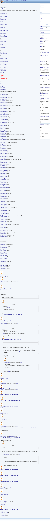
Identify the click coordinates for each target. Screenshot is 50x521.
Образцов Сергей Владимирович (3, 155)
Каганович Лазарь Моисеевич (3, 247)
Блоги (12, 0)
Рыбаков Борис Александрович (3, 173)
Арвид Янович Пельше (2, 427)
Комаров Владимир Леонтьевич (3, 131)
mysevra (41, 98)
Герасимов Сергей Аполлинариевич (4, 107)
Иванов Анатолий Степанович (3, 35)
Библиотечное (41, 17)
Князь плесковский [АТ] (46, 93)
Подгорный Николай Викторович (3, 256)
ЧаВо (41, 18)
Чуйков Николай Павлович (3, 229)
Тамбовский (43, 79)
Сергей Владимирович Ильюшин (3, 436)
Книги (41, 14)
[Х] (24, 2)
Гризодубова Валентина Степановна (4, 111)
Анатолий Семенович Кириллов (4, 494)
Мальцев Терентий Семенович (3, 144)
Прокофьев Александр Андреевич (4, 61)
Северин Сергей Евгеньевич (3, 179)
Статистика (19, 0)
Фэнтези (46, 75)
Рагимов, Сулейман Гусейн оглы (3, 63)
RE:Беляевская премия (44, 47)
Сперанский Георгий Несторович (3, 192)
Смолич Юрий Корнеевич (3, 69)
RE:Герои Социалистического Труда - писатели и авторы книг (9, 288)
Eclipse (45, 98)
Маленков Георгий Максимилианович (4, 252)
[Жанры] (13, 1)
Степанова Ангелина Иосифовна (3, 196)
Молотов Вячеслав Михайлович (3, 253)
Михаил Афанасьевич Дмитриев (4, 512)
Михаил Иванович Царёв (3, 515)
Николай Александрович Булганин (10, 427)
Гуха (43, 66)
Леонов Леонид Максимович (3, 47)
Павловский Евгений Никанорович (4, 158)
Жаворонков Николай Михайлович (4, 116)
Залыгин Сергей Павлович (3, 33)
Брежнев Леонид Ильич (2, 244)
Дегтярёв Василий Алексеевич (3, 113)
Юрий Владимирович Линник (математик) (4, 413)
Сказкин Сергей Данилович (3, 182)
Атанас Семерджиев (3, 504)
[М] (18, 2)
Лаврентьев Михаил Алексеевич (3, 140)
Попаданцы (48, 60)
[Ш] (26, 2)
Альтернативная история (42, 115)
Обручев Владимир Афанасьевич (3, 58)
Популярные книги (42, 29)
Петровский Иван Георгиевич (3, 162)
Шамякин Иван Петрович (3, 87)
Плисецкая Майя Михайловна (3, 164)
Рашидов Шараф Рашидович (3, 258)
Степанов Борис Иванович (3, 195)
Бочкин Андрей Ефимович (3, 103)
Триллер (41, 125)
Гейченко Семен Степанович (3, 24)
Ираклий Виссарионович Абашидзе (4, 378)
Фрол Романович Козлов (24, 427)
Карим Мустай (1, 39)
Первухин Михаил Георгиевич (3, 255)
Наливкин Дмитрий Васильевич (3, 153)
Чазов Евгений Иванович (3, 227)
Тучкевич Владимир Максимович (3, 213)
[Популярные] (19, 1)
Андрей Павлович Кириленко (17, 427)
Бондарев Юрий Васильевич (3, 19)
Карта (16, 0)
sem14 (10, 6)
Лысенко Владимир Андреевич (43, 131)
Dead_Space (41, 66)
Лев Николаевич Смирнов (3, 502)
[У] (23, 2)
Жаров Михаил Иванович (3, 117)
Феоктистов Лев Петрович (3, 219)
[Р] (21, 2)
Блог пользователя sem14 (3, 269)
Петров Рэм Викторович (2, 161)
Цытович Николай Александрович (4, 226)
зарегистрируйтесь (12, 269)
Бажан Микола (2, 18)
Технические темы (43, 20)
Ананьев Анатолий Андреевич (3, 16)
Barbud (40, 79)
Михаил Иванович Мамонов (3, 488)
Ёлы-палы (4, 333)
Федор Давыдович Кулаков (30, 427)
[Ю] (28, 2)
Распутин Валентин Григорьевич (3, 64)
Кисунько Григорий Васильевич (3, 42)
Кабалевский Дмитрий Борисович (3, 122)
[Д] (13, 2)
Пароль (40, 6)
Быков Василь (1, 21)
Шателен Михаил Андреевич (3, 230)
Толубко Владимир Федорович (3, 210)
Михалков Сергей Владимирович (3, 53)
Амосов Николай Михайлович (3, 94)
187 (17, 323)
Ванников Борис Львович (3, 105)
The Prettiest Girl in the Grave (44, 124)
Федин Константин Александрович (4, 80)
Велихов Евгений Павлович (3, 106)
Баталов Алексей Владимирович (3, 99)
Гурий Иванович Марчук (4, 419)
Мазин (43, 93)
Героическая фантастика (43, 60)
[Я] (29, 2)
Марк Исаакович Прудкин (3, 511)
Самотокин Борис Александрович (3, 175)
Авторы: (10, 2)
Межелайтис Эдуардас (2, 52)
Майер (43, 98)
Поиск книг (41, 26)
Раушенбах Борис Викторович (3, 170)
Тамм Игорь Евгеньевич (2, 201)
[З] (15, 2)
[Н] (19, 2)
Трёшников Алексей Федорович (3, 212)
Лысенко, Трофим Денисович (3, 142)
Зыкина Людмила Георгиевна (3, 119)
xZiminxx (41, 93)
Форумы (14, 0)
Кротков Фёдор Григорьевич (3, 136)
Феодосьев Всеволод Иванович (3, 218)
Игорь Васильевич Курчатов (12, 436)
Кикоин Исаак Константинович (3, 127)
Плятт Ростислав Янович (3, 165)
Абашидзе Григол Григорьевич (3, 13)
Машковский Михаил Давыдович (3, 147)
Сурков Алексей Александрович (3, 73)
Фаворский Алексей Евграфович (3, 216)
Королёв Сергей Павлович (3, 134)
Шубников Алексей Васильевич (3, 232)
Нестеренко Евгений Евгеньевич (3, 154)
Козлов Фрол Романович (3, 249)
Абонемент (24, 0)
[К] (17, 2)
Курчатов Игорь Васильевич (3, 266)
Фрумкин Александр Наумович (3, 222)
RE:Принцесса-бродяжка (44, 51)
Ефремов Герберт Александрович (4, 30)
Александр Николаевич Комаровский (4, 482)
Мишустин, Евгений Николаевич (3, 150)
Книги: (9, 1)
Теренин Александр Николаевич (3, 204)
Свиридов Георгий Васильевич (3, 178)
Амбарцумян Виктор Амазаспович (4, 93)
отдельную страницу (20, 349)
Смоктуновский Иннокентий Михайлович (4, 187)
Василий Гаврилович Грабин (3, 407)
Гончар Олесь (1, 25)
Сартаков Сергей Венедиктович (3, 67)
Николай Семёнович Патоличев (4, 514)
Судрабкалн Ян (2, 72)
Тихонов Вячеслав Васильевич (3, 206)
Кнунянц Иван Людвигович (3, 128)
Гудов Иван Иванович (2, 27)
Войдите (8, 269)
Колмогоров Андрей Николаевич (3, 130)
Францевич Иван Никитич (3, 221)
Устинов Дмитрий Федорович (3, 215)
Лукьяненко (43, 87)
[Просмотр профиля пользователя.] (1, 274)
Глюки (22, 0)
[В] (12, 2)
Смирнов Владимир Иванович (3, 185)
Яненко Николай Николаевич (3, 236)
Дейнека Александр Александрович (4, 114)
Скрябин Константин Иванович (3, 184)
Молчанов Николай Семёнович (3, 151)
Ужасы (48, 124)
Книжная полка (6, 0)
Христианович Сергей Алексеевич (4, 225)
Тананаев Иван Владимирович (3, 202)
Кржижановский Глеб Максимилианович (4, 137)
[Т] (22, 2)
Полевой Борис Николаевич (3, 60)
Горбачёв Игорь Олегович (3, 108)
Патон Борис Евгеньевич (3, 159)
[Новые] (11, 1)
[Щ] (27, 2)
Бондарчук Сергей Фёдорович (3, 102)
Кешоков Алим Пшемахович (3, 41)
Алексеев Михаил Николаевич (3, 15)
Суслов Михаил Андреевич (3, 260)
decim (40, 87)
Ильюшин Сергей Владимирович (3, 265)
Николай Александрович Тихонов (3, 276)
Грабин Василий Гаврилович (3, 110)
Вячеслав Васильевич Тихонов (3, 289)
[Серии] (15, 1)
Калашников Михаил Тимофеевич (3, 124)
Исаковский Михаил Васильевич (3, 36)
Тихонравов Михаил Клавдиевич (3, 207)
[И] (16, 2)
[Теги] (23, 1)
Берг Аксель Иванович (2, 100)
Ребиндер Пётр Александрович (3, 171)
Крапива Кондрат (2, 44)
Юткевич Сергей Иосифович (3, 233)
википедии (9, 371)
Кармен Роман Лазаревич (3, 125)
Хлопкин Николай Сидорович (3, 224)
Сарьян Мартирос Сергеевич (3, 176)
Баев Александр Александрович (3, 97)
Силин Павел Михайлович (3, 181)
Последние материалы (42, 21)
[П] (20, 2)
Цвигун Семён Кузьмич (2, 83)
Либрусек (6, 2)
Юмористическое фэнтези (42, 61)
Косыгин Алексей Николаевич (3, 250)
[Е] (14, 2)
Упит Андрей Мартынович (3, 79)
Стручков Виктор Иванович (3, 198)
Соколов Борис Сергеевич (3, 190)
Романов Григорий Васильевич (3, 259)
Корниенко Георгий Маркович (3, 133)
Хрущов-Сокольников (45, 105)
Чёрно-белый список (42, 31)
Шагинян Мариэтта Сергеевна (3, 86)
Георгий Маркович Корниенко (4, 496)
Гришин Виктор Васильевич (3, 246)
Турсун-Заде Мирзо (2, 76)
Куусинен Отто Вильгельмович (3, 139)
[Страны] (22, 1)
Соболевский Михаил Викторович (3, 189)
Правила (10, 0)
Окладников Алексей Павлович (3, 156)
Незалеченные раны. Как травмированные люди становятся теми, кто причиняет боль (44, 67)
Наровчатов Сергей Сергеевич (3, 56)
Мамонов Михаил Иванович (3, 145)
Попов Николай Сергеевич (3, 167)
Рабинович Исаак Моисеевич (3, 168)
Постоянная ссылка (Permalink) (4, 281)
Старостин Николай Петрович (3, 193)
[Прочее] (31, 2)
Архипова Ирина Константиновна (4, 96)
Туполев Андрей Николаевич (3, 268)
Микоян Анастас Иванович (3, 148)
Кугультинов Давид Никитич (3, 45)
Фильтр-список (41, 28)
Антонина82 (18, 281)
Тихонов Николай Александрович (3, 261)
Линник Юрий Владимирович (3, 141)
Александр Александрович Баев (3, 321)
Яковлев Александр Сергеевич (3, 235)
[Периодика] (17, 1)
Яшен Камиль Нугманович (3, 89)
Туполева (18, 439)
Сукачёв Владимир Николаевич (3, 199)
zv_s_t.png (2, 8)
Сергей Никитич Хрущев (3, 505)
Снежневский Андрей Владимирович (4, 188)
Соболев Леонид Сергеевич (3, 70)
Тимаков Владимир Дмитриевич (3, 205)
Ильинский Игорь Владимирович (3, 120)
